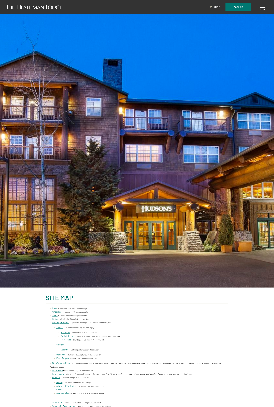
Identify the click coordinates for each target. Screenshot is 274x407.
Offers (55, 315)
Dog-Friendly (58, 374)
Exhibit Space (67, 336)
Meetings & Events (60, 322)
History (59, 382)
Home (55, 308)
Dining (55, 319)
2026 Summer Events (61, 363)
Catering (64, 349)
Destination (57, 370)
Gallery (59, 389)
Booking (238, 7)
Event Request (63, 358)
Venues (59, 327)
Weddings (60, 354)
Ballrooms (65, 332)
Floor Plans (66, 339)
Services (60, 344)
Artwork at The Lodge (66, 386)
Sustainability (62, 393)
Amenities (56, 311)
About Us (56, 377)
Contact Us (57, 402)
